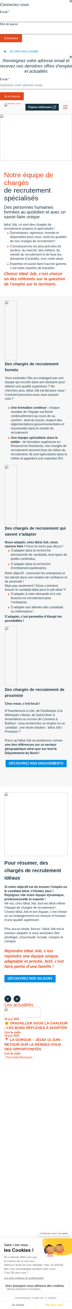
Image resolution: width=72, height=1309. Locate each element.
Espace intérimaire (40, 107)
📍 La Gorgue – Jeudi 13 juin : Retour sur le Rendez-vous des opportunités (33, 1044)
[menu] (65, 107)
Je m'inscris (12, 96)
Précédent (13, 1057)
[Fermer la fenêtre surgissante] (71, 1)
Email (4, 12)
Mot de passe (9, 24)
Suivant (26, 1057)
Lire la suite (12, 1032)
